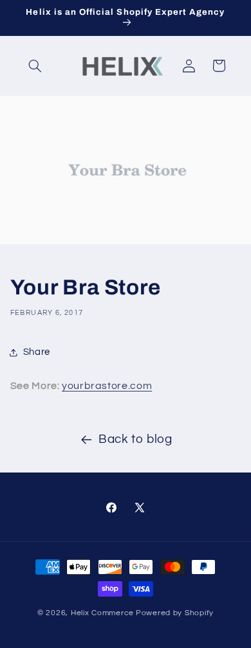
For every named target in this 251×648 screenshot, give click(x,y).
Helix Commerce (102, 612)
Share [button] (36, 352)
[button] (35, 65)
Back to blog (135, 439)
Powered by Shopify (175, 612)
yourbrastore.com (107, 386)
